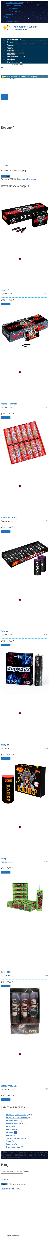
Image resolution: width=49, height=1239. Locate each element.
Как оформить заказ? (14, 3)
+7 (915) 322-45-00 (13, 1193)
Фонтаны (9, 1135)
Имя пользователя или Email (15, 1171)
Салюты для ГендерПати (16, 1138)
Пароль (5, 1179)
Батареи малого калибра (16, 1117)
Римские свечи (12, 1120)
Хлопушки (10, 1144)
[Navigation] (2, 67)
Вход (4, 1184)
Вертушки (10, 1129)
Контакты (10, 1231)
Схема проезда (12, 8)
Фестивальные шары (14, 1123)
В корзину (5, 176)
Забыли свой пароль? (11, 1188)
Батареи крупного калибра (17, 1114)
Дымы (8, 1141)
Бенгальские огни (14, 62)
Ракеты (9, 1126)
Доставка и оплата (13, 6)
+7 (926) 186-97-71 (13, 1196)
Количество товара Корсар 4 (14, 170)
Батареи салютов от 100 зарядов (19, 1203)
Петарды (31, 179)
